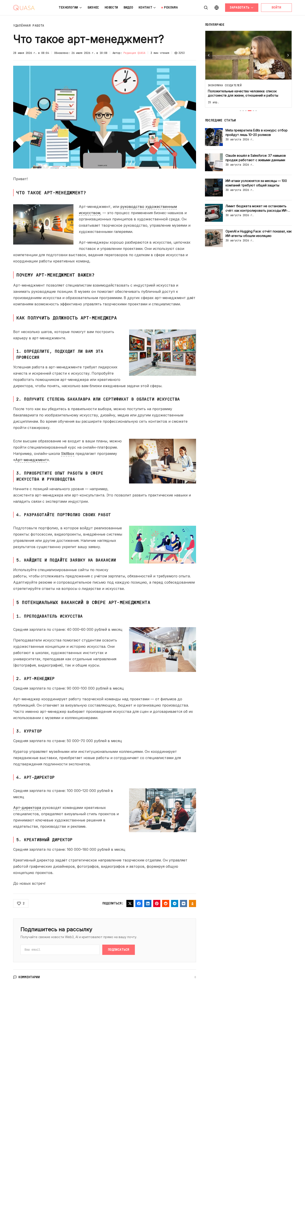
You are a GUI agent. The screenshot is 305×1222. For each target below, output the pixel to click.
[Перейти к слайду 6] (256, 110)
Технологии (68, 7)
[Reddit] (165, 903)
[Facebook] (138, 903)
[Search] (206, 8)
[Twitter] (130, 903)
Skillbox (67, 453)
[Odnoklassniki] (192, 903)
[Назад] (208, 55)
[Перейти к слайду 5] (253, 110)
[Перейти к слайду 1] (240, 110)
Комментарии (29, 977)
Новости (111, 7)
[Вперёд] (288, 55)
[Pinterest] (156, 903)
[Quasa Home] (24, 7)
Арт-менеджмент (31, 460)
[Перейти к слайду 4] (249, 110)
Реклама (171, 7)
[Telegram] (174, 903)
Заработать (239, 7)
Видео (128, 7)
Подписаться (118, 950)
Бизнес (93, 7)
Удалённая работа (28, 25)
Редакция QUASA (134, 53)
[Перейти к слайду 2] (243, 110)
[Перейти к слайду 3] (246, 110)
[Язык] (217, 8)
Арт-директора (27, 807)
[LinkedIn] (147, 903)
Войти (276, 7)
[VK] (183, 903)
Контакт (145, 7)
